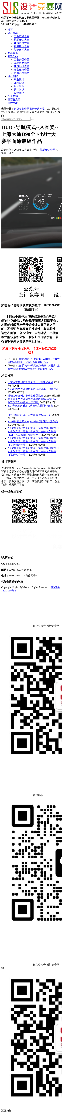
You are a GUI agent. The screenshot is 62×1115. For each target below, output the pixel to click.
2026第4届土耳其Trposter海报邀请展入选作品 (33, 421)
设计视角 (19, 86)
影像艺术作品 (21, 73)
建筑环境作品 (21, 66)
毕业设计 (19, 79)
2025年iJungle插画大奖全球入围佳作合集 (30, 405)
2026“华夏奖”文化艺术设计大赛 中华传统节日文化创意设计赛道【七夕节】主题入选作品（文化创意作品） (33, 441)
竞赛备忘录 (14, 99)
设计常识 (19, 89)
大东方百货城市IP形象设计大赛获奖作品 (30, 382)
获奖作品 (13, 56)
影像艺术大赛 (21, 49)
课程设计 (19, 83)
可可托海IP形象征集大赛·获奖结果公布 (29, 414)
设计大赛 (13, 33)
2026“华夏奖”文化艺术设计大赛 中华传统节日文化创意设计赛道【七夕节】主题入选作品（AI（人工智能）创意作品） (33, 431)
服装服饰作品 (21, 69)
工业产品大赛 (21, 36)
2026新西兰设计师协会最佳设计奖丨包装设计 (33, 389)
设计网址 (13, 103)
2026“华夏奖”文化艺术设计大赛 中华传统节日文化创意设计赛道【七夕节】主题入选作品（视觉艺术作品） (33, 451)
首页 (10, 29)
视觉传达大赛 (21, 39)
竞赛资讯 (13, 53)
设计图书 (19, 93)
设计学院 (13, 76)
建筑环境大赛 (21, 43)
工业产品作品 (21, 59)
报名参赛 (13, 96)
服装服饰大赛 (21, 46)
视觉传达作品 (21, 63)
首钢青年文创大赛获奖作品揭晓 (25, 395)
